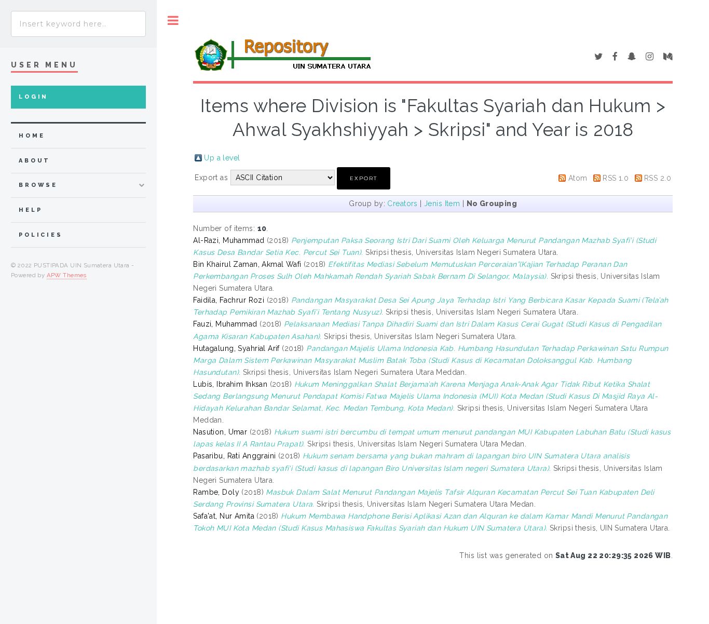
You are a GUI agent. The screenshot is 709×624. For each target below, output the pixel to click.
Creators (402, 203)
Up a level (222, 158)
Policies (41, 235)
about (34, 160)
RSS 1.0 (616, 178)
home (32, 135)
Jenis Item (442, 203)
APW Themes (67, 275)
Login (33, 96)
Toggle (173, 20)
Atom (578, 178)
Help (30, 210)
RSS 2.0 (657, 178)
